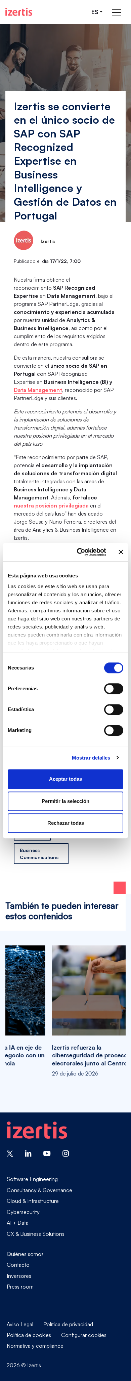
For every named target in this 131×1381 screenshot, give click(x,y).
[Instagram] (65, 1152)
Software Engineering (32, 1179)
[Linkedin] (28, 1152)
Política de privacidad (68, 1324)
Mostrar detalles (91, 758)
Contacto (18, 1264)
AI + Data (18, 1222)
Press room (20, 1286)
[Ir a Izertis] (18, 12)
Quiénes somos (25, 1254)
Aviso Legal (20, 1324)
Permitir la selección (65, 801)
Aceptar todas (65, 779)
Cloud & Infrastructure (33, 1200)
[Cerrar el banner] (121, 552)
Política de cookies (29, 1335)
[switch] (113, 688)
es (94, 11)
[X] (10, 1152)
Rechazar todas (65, 823)
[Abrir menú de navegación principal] (116, 12)
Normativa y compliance (35, 1345)
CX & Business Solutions (35, 1233)
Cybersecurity (23, 1212)
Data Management (38, 390)
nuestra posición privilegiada (51, 505)
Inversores (19, 1275)
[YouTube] (47, 1152)
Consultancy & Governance (39, 1190)
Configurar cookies (83, 1335)
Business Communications (39, 853)
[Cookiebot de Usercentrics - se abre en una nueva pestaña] (79, 552)
